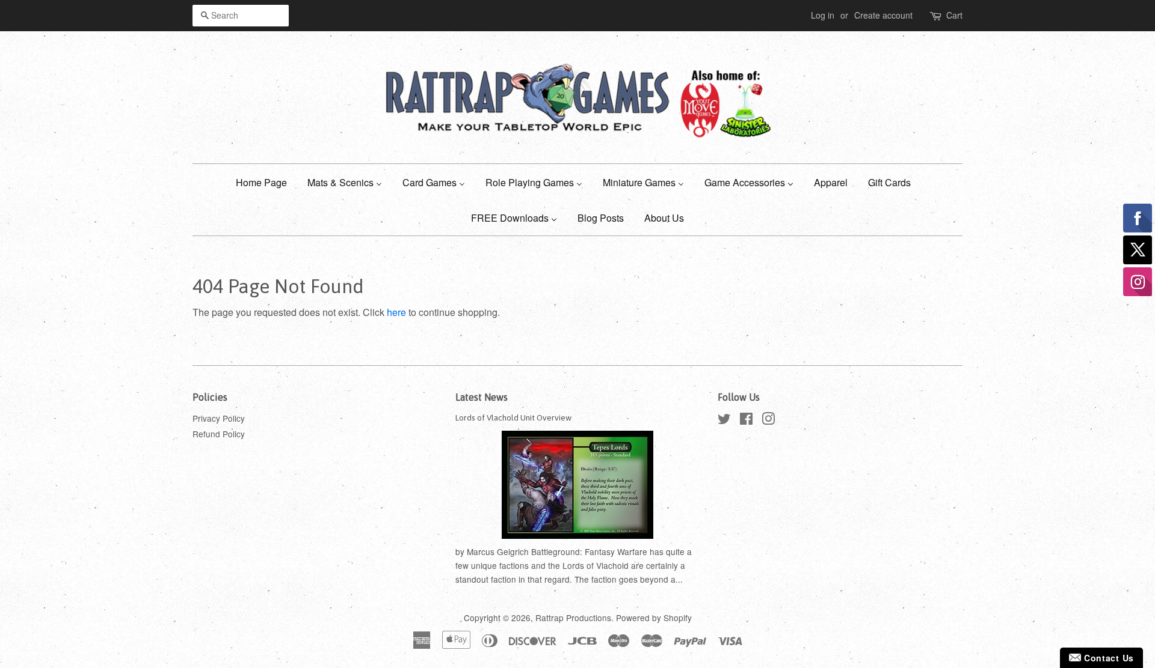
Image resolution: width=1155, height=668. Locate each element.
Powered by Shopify (654, 618)
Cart (954, 15)
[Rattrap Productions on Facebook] (746, 420)
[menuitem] (266, 181)
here (396, 312)
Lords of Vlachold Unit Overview (513, 417)
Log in (822, 15)
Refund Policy (218, 434)
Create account (883, 15)
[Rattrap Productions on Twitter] (724, 420)
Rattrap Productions (573, 618)
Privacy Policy (218, 418)
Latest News (481, 397)
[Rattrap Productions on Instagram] (768, 420)
